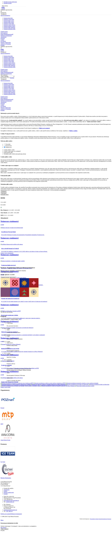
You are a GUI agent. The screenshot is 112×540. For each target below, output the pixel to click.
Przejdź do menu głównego (10, 2)
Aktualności (6, 489)
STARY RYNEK (14, 319)
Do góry (3, 530)
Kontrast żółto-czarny (9, 22)
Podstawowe (8, 147)
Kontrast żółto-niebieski (9, 27)
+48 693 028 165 (10, 502)
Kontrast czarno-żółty (9, 23)
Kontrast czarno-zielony (9, 25)
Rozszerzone (8, 145)
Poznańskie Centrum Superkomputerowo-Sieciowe (100, 519)
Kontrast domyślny (8, 18)
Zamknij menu (4, 31)
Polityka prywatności (6, 514)
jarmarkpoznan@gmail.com (10, 510)
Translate (12, 77)
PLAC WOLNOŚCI (5, 319)
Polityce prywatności (44, 128)
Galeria (5, 491)
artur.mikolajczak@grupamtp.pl (11, 500)
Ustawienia (3, 191)
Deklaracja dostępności (16, 514)
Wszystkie (7, 144)
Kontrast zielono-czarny (9, 26)
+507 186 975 (9, 511)
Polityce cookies (73, 130)
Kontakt (6, 493)
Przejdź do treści (8, 3)
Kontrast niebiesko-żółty (9, 29)
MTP (20, 319)
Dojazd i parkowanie (9, 492)
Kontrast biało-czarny (9, 20)
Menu (2, 520)
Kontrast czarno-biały (9, 19)
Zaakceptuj (3, 193)
